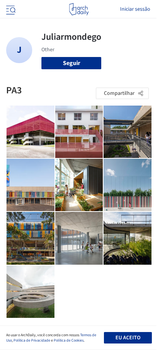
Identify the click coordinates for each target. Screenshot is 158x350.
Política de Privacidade (31, 340)
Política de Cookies (69, 340)
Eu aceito (127, 338)
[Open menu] (10, 9)
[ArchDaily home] (79, 9)
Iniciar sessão (135, 9)
